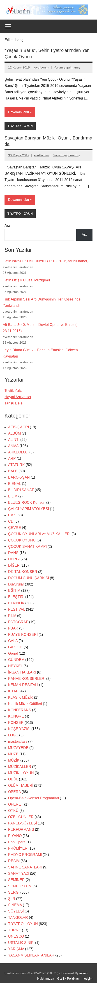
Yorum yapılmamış (67, 67)
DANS (13, 553)
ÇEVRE (14, 528)
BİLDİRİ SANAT (21, 490)
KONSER (16, 723)
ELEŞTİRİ (16, 597)
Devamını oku (18, 112)
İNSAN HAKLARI (22, 672)
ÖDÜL (13, 779)
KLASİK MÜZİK (20, 697)
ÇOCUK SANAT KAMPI (27, 546)
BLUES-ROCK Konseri (26, 502)
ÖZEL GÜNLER (21, 817)
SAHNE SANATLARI (25, 867)
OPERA (14, 792)
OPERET (15, 804)
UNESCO (16, 936)
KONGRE (16, 716)
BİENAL (14, 484)
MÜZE (13, 754)
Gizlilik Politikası (68, 978)
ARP (12, 458)
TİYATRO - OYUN (20, 126)
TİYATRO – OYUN (23, 924)
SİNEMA (15, 905)
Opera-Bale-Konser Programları (33, 798)
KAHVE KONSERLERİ (26, 678)
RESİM (14, 861)
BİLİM (12, 496)
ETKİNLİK (16, 603)
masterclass (17, 741)
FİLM (12, 616)
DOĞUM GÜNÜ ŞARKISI (28, 578)
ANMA (13, 446)
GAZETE (15, 647)
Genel (13, 653)
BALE (13, 471)
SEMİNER (16, 880)
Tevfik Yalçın (15, 391)
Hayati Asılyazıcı (18, 397)
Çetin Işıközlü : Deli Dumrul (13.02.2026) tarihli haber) (45, 261)
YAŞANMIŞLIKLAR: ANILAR (31, 955)
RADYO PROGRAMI (25, 855)
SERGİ (13, 892)
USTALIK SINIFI (21, 943)
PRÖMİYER (18, 848)
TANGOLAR (18, 917)
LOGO (13, 735)
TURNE (14, 930)
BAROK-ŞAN (19, 477)
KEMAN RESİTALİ (23, 685)
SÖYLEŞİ (16, 911)
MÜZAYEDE (18, 748)
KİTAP (13, 691)
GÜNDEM (16, 660)
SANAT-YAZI (18, 873)
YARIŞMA (16, 949)
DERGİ (14, 559)
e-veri (83, 973)
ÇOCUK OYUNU (22, 540)
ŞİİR (11, 899)
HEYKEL (15, 666)
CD (11, 521)
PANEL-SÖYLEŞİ (22, 823)
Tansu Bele (14, 403)
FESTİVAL (16, 609)
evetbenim (41, 67)
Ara (7, 226)
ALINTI (13, 440)
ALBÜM (14, 433)
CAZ (12, 515)
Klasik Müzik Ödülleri (25, 704)
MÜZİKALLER (19, 767)
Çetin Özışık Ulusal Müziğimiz (27, 280)
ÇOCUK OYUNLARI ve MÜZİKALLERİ (39, 534)
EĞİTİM (14, 590)
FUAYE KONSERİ (23, 634)
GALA (13, 641)
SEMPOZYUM (20, 886)
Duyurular (16, 584)
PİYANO (15, 836)
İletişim (87, 978)
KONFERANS (19, 710)
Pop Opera (16, 842)
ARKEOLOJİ (18, 452)
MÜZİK (13, 760)
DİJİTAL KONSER (22, 572)
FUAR (13, 628)
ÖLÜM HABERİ (20, 785)
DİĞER (14, 565)
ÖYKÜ (13, 811)
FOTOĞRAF (18, 622)
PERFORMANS (21, 829)
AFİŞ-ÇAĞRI (18, 427)
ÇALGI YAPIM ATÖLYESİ (28, 509)
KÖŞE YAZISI (19, 729)
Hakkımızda (45, 978)
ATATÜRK (16, 465)
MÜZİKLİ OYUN (21, 773)
